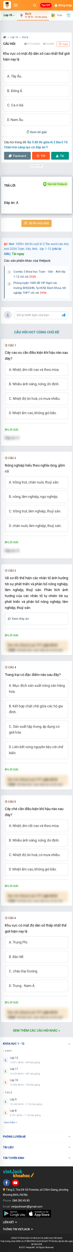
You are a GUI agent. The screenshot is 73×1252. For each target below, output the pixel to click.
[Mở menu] (15, 5)
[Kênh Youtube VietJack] (15, 1182)
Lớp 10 (14, 37)
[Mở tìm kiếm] (34, 5)
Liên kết (9, 1222)
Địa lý (25, 37)
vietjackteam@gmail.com (26, 1206)
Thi (43, 155)
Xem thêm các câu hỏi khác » (36, 1030)
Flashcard (19, 155)
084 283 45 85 (21, 1200)
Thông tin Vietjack (17, 1229)
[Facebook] (6, 1182)
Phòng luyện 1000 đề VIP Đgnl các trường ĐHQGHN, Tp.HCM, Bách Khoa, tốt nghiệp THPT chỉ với (39, 288)
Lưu (65, 44)
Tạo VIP (45, 5)
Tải (62, 155)
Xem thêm (9, 1122)
